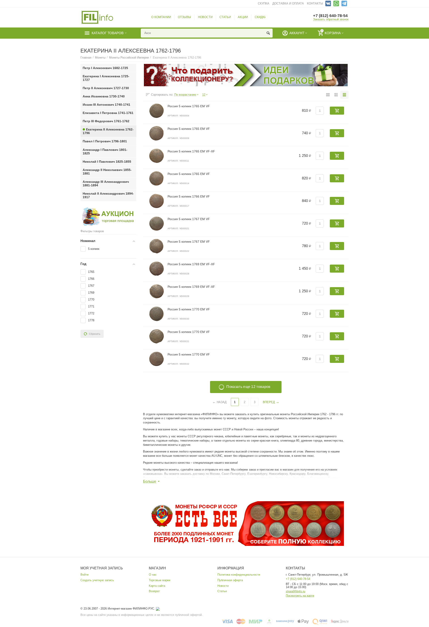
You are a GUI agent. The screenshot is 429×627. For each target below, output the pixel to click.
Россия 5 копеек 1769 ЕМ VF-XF (191, 264)
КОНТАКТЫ (315, 3)
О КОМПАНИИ (161, 17)
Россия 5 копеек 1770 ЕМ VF (189, 309)
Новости (223, 585)
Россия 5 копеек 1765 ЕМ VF (189, 106)
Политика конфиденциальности (238, 574)
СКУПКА (263, 3)
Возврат (154, 591)
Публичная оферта (230, 580)
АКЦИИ (243, 17)
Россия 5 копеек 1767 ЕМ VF (189, 219)
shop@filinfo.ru (295, 591)
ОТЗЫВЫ (184, 17)
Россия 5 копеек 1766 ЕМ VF (189, 196)
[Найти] (268, 33)
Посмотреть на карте (300, 595)
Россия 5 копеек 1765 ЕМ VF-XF (191, 151)
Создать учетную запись (97, 580)
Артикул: (173, 115)
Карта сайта (157, 585)
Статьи (222, 591)
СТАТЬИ (225, 17)
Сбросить (94, 333)
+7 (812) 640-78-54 (330, 15)
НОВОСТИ (205, 17)
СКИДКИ (260, 17)
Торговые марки (159, 580)
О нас (153, 574)
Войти (84, 574)
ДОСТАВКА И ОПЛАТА (288, 3)
